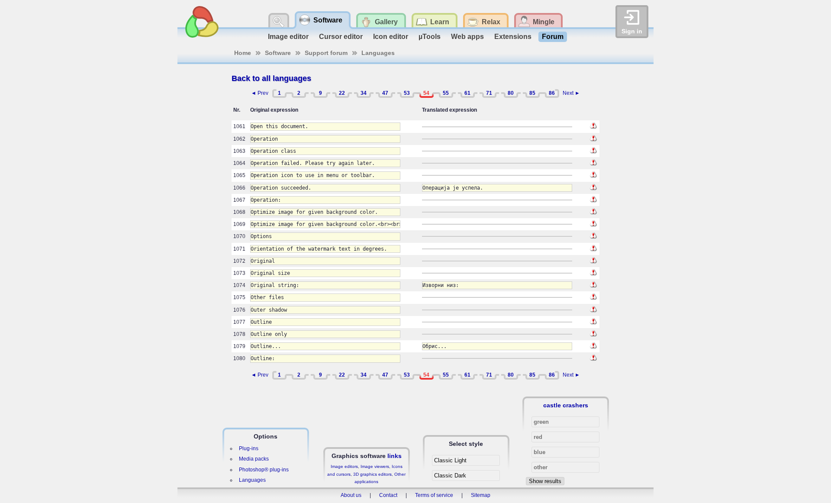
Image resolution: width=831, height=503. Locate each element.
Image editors (344, 466)
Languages (378, 52)
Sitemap (480, 495)
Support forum (326, 52)
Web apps (467, 36)
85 (532, 93)
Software (278, 52)
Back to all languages (271, 78)
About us (351, 495)
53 (407, 93)
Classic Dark (450, 475)
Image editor (288, 36)
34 (364, 93)
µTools (430, 36)
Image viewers (375, 466)
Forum (553, 36)
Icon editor (390, 36)
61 (467, 93)
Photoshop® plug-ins (264, 470)
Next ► (571, 93)
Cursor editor (341, 36)
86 (552, 93)
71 (489, 93)
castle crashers (565, 405)
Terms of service (434, 495)
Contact (388, 495)
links (394, 455)
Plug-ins (248, 448)
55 (446, 93)
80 (511, 93)
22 (342, 93)
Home (242, 52)
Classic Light (450, 460)
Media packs (254, 459)
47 (385, 93)
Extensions (512, 36)
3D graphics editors (372, 474)
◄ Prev (259, 93)
